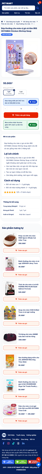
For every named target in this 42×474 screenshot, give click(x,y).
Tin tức (27, 13)
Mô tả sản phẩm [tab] (9, 137)
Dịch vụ (17, 13)
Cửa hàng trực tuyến (13, 21)
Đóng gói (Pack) (8, 88)
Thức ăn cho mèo (7, 24)
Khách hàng (6, 439)
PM (4, 435)
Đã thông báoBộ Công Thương (35, 462)
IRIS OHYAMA (6, 34)
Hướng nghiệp (31, 435)
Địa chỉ (37, 13)
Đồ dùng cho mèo (29, 21)
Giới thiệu (11, 435)
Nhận (34, 102)
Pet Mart (7, 3)
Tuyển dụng (20, 435)
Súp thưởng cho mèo (23, 24)
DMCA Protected (23, 462)
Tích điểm (15, 439)
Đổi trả (32, 439)
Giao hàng (24, 439)
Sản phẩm (5, 13)
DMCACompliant (10, 462)
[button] (21, 250)
